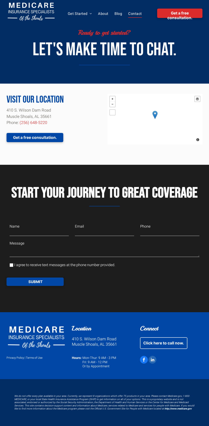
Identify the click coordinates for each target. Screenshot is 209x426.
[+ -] (154, 119)
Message (17, 243)
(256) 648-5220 (33, 123)
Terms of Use (34, 358)
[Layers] (197, 99)
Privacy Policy (15, 358)
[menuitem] (80, 14)
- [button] (112, 104)
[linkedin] (152, 360)
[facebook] (144, 360)
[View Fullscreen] (112, 112)
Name (14, 226)
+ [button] (112, 99)
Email (79, 226)
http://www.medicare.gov (178, 409)
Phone (145, 226)
